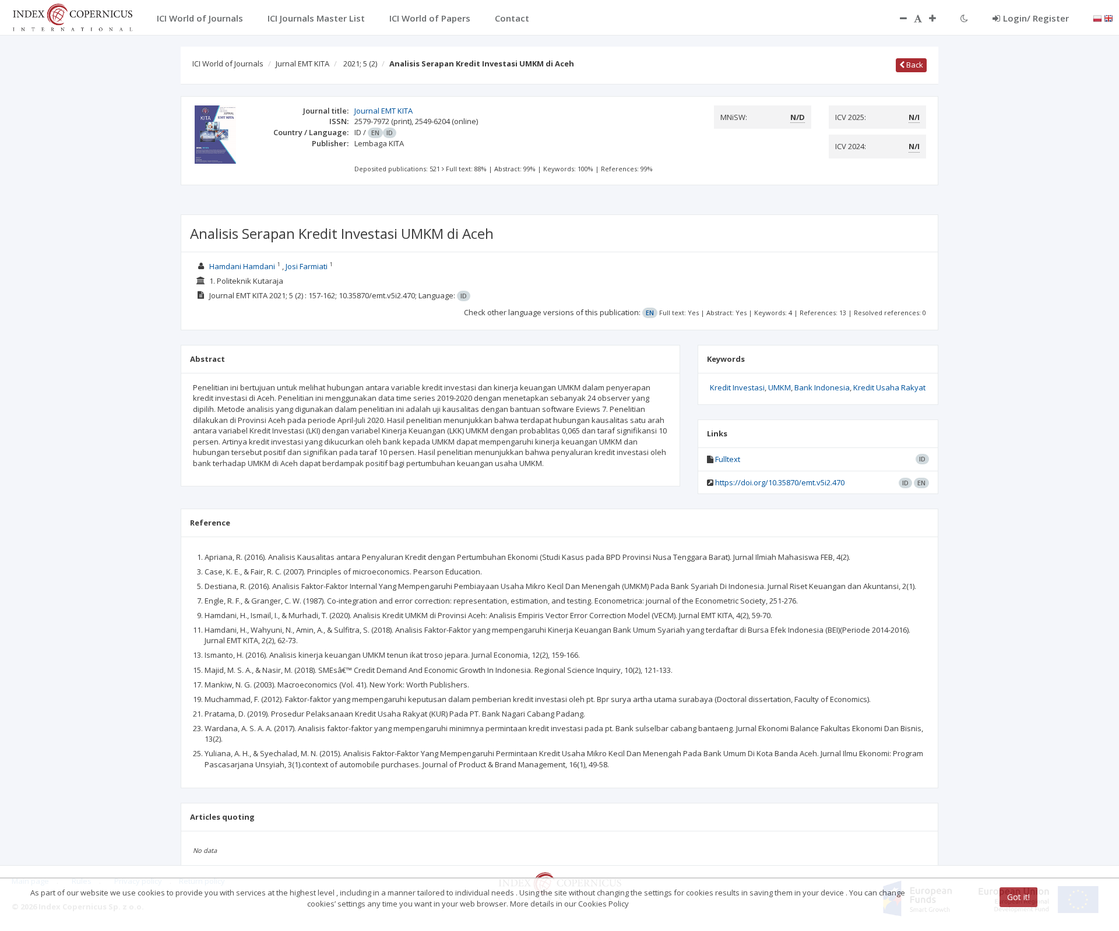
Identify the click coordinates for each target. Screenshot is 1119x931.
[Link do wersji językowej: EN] (1108, 17)
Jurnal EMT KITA (302, 63)
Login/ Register (1036, 18)
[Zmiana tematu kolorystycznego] (964, 18)
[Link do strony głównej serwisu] (72, 16)
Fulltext (727, 459)
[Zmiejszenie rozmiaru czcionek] (897, 18)
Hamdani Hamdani (242, 266)
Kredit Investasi (737, 387)
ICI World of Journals (227, 63)
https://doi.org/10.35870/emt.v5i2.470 (779, 482)
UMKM (779, 387)
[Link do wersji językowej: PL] (1097, 17)
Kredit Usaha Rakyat (889, 387)
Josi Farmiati (307, 266)
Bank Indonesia (822, 387)
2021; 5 (360, 63)
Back (914, 64)
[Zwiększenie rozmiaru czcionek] (938, 18)
